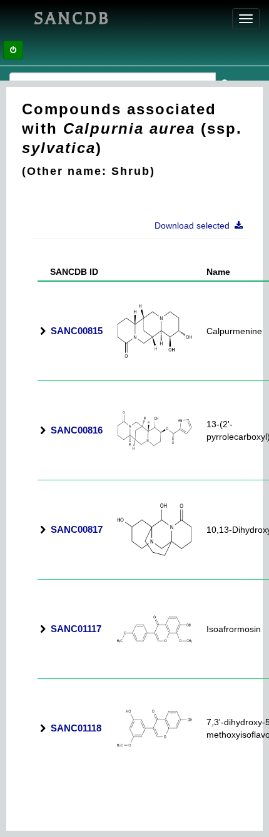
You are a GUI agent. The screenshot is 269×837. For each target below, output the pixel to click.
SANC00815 (77, 330)
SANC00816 (77, 430)
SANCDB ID (69, 272)
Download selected (195, 225)
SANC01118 (76, 728)
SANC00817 (77, 529)
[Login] (13, 50)
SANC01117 (76, 628)
